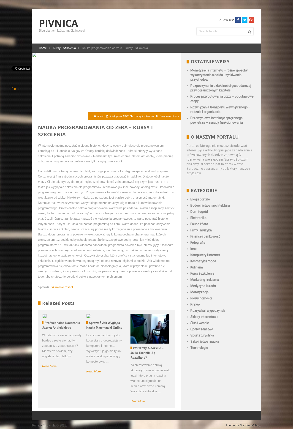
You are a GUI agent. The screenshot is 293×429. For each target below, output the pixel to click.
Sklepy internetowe (204, 317)
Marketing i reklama (204, 279)
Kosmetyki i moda (203, 261)
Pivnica (58, 23)
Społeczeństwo (201, 329)
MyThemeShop (250, 425)
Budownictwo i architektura (210, 205)
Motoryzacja (199, 292)
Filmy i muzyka (201, 230)
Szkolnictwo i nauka (204, 341)
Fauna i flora (199, 224)
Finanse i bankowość (205, 236)
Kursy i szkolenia (144, 116)
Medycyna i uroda (203, 286)
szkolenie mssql (62, 287)
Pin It (15, 88)
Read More (49, 366)
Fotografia (197, 242)
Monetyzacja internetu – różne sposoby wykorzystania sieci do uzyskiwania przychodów (219, 74)
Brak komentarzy (169, 116)
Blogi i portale (200, 199)
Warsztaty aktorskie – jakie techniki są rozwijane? (146, 352)
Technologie (199, 348)
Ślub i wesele (199, 323)
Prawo (195, 304)
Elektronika (198, 218)
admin (101, 116)
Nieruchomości (201, 298)
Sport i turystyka (202, 335)
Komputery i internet (205, 255)
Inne (193, 249)
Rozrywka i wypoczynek (207, 310)
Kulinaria (196, 267)
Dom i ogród (199, 211)
